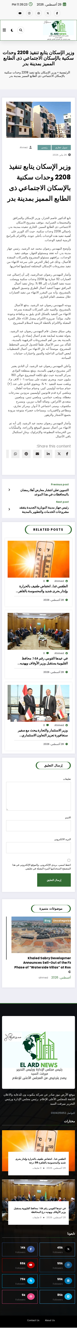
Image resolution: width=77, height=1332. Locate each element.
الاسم (68, 817)
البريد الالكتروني (62, 839)
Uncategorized (13, 920)
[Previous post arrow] (9, 489)
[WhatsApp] (15, 454)
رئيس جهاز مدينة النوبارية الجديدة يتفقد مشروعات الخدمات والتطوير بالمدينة (44, 509)
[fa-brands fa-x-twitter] (48, 13)
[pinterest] (26, 454)
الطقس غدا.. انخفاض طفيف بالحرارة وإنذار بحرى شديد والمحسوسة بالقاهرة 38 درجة (42, 589)
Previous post (60, 484)
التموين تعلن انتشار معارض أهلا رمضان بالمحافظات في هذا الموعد (44, 492)
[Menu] (4, 30)
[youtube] (20, 13)
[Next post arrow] (9, 509)
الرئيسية (64, 72)
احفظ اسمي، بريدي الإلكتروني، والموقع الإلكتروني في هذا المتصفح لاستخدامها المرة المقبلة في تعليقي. (41, 866)
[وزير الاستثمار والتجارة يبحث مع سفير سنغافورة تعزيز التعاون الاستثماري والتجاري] (38, 703)
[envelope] (37, 454)
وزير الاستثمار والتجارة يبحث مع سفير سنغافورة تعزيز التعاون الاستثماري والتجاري (43, 733)
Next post (62, 502)
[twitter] (59, 454)
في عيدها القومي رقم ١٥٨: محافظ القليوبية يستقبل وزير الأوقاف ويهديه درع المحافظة (44, 661)
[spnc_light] (12, 30)
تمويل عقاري (61, 147)
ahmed (24, 147)
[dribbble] (39, 13)
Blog (67, 920)
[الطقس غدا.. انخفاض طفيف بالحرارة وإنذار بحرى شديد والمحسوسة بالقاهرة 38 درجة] (38, 559)
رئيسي (44, 147)
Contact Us (33, 1314)
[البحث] (20, 30)
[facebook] (67, 454)
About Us (50, 1314)
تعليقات (67, 779)
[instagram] (29, 13)
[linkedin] (48, 454)
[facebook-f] (57, 13)
